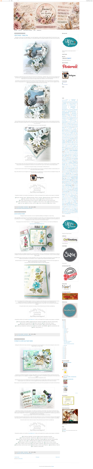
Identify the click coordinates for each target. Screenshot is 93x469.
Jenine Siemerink (64, 82)
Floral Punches (72, 157)
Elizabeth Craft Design (68, 154)
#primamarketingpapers (65, 121)
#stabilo (75, 121)
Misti (66, 182)
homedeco (69, 164)
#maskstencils (70, 116)
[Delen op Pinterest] (35, 207)
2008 (64, 358)
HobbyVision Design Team (66, 163)
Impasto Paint (75, 165)
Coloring (76, 137)
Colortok (63, 138)
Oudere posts (58, 457)
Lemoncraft (68, 175)
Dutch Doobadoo (19, 208)
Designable (70, 146)
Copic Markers (72, 138)
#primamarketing (64, 120)
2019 (64, 326)
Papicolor (71, 190)
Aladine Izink (69, 125)
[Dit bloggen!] (32, 207)
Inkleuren (67, 166)
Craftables (63, 140)
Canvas (63, 135)
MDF (71, 180)
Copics (77, 138)
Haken (34, 30)
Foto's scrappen (72, 158)
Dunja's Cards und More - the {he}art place (69, 376)
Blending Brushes (74, 130)
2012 (64, 353)
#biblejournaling (76, 101)
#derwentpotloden (73, 106)
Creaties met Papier (70, 142)
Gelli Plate (63, 160)
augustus (65, 332)
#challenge (68, 102)
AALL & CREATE (71, 124)
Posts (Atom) (21, 458)
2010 (64, 355)
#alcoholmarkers (73, 99)
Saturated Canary (73, 196)
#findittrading (64, 110)
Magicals (68, 177)
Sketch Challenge (64, 201)
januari (65, 345)
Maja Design (26, 208)
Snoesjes (75, 201)
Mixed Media (76, 182)
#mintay (75, 116)
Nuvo (71, 187)
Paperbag (64, 190)
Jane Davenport (73, 167)
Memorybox (63, 181)
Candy (75, 134)
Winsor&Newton (66, 211)
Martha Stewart (76, 179)
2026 (64, 321)
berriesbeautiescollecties (65, 129)
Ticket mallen (65, 206)
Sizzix (31, 453)
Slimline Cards (70, 201)
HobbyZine (72, 163)
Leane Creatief (22, 453)
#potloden (75, 119)
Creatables (63, 142)
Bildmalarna (75, 129)
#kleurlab (63, 114)
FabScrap (70, 155)
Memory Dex (75, 180)
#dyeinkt (74, 108)
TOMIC (64, 207)
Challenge (66, 136)
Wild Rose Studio (75, 210)
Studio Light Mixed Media (70, 204)
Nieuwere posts (17, 457)
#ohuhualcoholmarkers (73, 117)
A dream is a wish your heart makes (23, 341)
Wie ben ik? (20, 30)
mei (64, 336)
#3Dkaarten (66, 99)
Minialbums (73, 181)
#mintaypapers (64, 117)
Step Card (73, 203)
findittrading (63, 157)
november (65, 328)
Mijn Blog (15, 30)
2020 (64, 325)
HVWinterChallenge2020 (65, 165)
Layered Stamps (71, 174)
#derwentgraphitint (64, 106)
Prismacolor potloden (70, 194)
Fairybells (65, 156)
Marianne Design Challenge (68, 179)
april (64, 337)
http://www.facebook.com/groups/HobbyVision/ (37, 223)
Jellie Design (23, 208)
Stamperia (63, 203)
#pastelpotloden (70, 119)
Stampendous (74, 202)
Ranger (67, 195)
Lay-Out (66, 174)
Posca (63, 193)
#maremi (69, 115)
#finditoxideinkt (76, 109)
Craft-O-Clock (70, 139)
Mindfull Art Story (68, 181)
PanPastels (70, 189)
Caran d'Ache (72, 135)
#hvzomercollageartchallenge (72, 111)
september (65, 331)
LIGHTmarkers (69, 176)
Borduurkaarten (74, 131)
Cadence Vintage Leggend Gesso (68, 134)
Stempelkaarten (68, 203)
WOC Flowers (71, 211)
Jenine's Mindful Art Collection (70, 168)
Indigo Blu (63, 166)
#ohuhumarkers (64, 118)
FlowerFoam (18, 453)
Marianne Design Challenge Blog (68, 379)
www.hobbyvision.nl (32, 319)
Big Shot (71, 129)
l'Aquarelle (67, 173)
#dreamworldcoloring (64, 108)
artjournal (76, 127)
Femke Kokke (69, 156)
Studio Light (23, 335)
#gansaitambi (69, 110)
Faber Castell (64, 155)
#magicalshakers (64, 115)
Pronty (75, 194)
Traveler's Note (75, 207)
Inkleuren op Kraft (72, 166)
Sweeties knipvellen (69, 205)
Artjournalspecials (70, 128)
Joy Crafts (70, 169)
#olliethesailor (71, 118)
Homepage (37, 457)
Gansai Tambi (68, 159)
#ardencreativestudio (64, 100)
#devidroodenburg (64, 107)
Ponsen (71, 192)
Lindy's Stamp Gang (19, 335)
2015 (64, 349)
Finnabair (67, 157)
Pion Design (66, 191)
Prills (74, 193)
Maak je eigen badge (64, 84)
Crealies (67, 141)
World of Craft (65, 212)
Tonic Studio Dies (69, 207)
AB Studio (76, 124)
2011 (64, 354)
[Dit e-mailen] (31, 207)
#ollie (68, 118)
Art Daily (67, 127)
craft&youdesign (75, 139)
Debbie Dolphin (65, 386)
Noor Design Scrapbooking (69, 186)
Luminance (65, 177)
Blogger (53, 466)
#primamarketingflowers (73, 120)
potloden (66, 193)
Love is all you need (19, 213)
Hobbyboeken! (39, 30)
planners (74, 191)
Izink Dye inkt (68, 167)
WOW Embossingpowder (71, 212)
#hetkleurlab (63, 111)
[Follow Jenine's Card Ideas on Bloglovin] (66, 58)
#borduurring (64, 102)
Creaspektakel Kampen (74, 141)
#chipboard (72, 102)
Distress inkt (67, 148)
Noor (63, 185)
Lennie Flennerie (73, 175)
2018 (64, 327)
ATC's (75, 128)
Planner (71, 191)
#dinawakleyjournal (72, 107)
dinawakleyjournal (68, 147)
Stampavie (69, 202)
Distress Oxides (64, 149)
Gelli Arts (75, 159)
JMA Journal (66, 169)
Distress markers (74, 148)
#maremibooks (74, 115)
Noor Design (30, 208)
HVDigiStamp (74, 164)
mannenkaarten (69, 178)
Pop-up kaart (75, 192)
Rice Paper (73, 195)
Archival (73, 126)
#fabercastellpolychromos (65, 109)
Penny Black (76, 190)
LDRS (75, 174)
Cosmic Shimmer (65, 139)
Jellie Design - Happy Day (21, 35)
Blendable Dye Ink (68, 130)
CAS (75, 135)
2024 (64, 322)
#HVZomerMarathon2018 (66, 112)
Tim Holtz (69, 206)
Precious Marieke (70, 193)
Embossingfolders (74, 154)
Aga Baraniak (65, 125)
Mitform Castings (70, 182)
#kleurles (68, 114)
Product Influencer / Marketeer (27, 30)
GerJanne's (65, 369)
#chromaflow (76, 102)
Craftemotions (70, 140)
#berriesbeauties (70, 101)
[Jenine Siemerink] (62, 83)
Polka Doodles (67, 192)
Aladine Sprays (74, 125)
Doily (73, 149)
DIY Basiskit (70, 149)
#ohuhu (68, 117)
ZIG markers (67, 213)
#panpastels (76, 118)
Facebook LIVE (75, 155)
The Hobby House (75, 205)
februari (65, 340)
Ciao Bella (74, 136)
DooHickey (66, 150)
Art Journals (71, 127)
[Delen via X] (33, 207)
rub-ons (67, 196)
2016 (64, 348)
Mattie (68, 180)
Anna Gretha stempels (68, 126)
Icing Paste (70, 165)
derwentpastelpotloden (65, 146)
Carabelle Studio (67, 135)
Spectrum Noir (64, 202)
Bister (63, 130)
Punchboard (63, 195)
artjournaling (63, 128)
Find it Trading (75, 156)
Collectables (71, 137)
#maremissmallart (64, 116)
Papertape (68, 190)
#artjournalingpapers (64, 101)
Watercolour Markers (28, 335)
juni (64, 335)
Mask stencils (64, 180)
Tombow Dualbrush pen (75, 206)
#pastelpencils (65, 119)
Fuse (64, 159)
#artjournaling (73, 100)
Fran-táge (76, 158)
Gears (72, 159)
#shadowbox (71, 121)
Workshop (76, 211)
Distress (73, 147)
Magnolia (72, 177)
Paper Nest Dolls (75, 189)
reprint (70, 195)
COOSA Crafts (67, 138)
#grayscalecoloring (74, 110)
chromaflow (70, 136)
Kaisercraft (75, 169)
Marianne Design (75, 178)
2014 (64, 350)
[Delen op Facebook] (34, 207)
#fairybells (71, 109)
